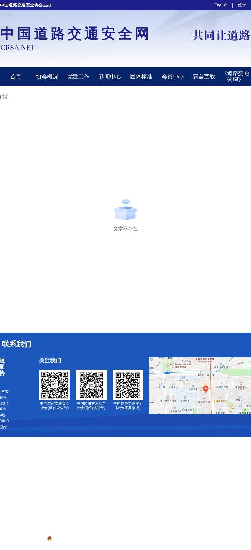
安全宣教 (204, 77)
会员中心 (173, 77)
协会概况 (47, 77)
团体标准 (141, 77)
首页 (15, 77)
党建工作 (78, 77)
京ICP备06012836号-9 (126, 538)
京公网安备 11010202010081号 (78, 538)
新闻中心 (110, 77)
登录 (242, 5)
